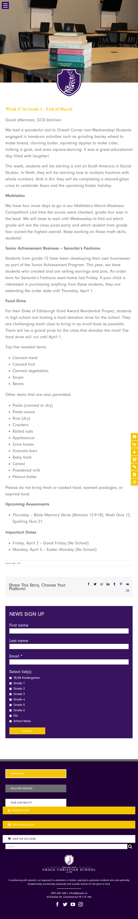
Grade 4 (19, 699)
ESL (15, 716)
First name (18, 625)
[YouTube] (73, 904)
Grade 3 (19, 694)
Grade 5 (19, 705)
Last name (18, 640)
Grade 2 (19, 689)
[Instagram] (80, 904)
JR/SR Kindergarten (26, 678)
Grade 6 (19, 710)
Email (15, 656)
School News (22, 721)
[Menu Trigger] (5, 5)
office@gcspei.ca (78, 893)
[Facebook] (57, 904)
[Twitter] (65, 904)
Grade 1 (19, 683)
